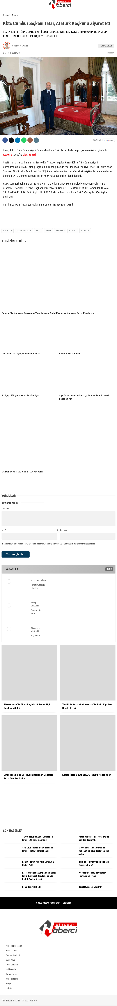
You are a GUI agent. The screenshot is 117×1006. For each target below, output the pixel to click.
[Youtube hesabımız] (74, 1001)
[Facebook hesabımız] (18, 1001)
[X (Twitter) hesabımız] (37, 1001)
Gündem (8, 25)
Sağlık (8, 68)
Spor (7, 49)
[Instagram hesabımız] (55, 1001)
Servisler (9, 80)
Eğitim (8, 62)
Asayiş (8, 43)
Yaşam (8, 56)
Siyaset (8, 37)
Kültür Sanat (11, 74)
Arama (85, 15)
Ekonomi (9, 31)
